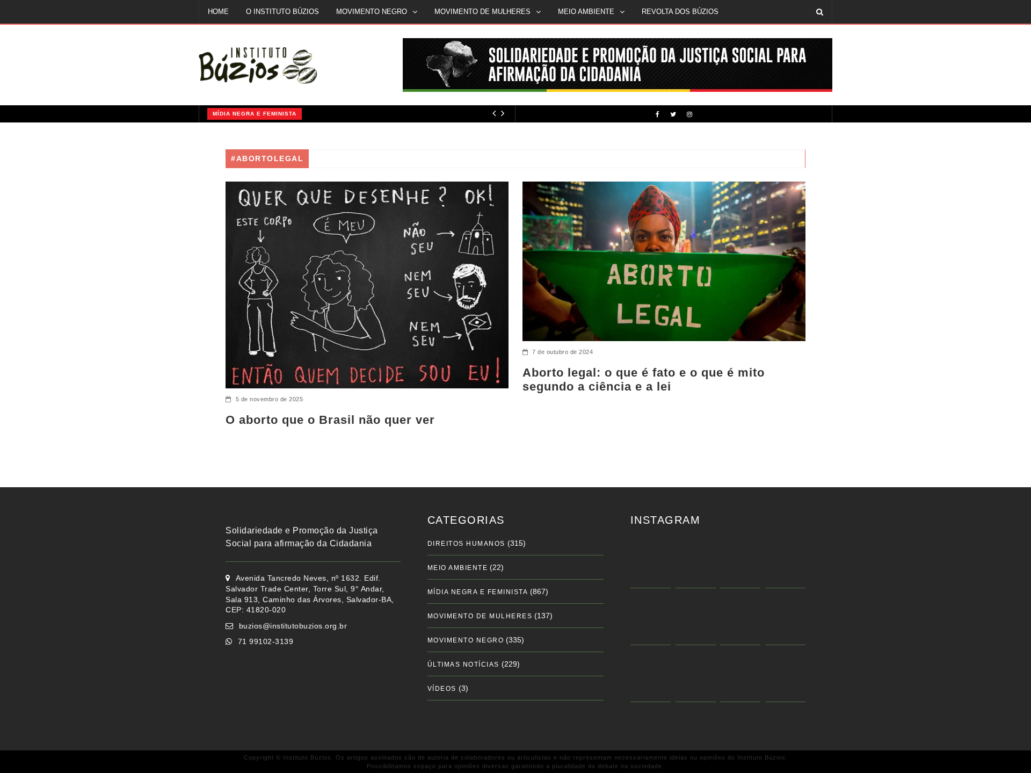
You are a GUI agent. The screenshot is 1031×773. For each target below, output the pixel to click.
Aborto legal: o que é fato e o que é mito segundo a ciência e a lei (643, 379)
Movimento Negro (465, 640)
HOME (218, 12)
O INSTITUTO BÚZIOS (282, 12)
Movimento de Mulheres (480, 616)
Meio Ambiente (457, 568)
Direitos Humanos (466, 543)
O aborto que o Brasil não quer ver (330, 420)
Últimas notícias (463, 664)
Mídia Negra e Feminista (251, 114)
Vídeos (441, 688)
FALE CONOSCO (235, 35)
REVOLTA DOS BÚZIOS (680, 12)
